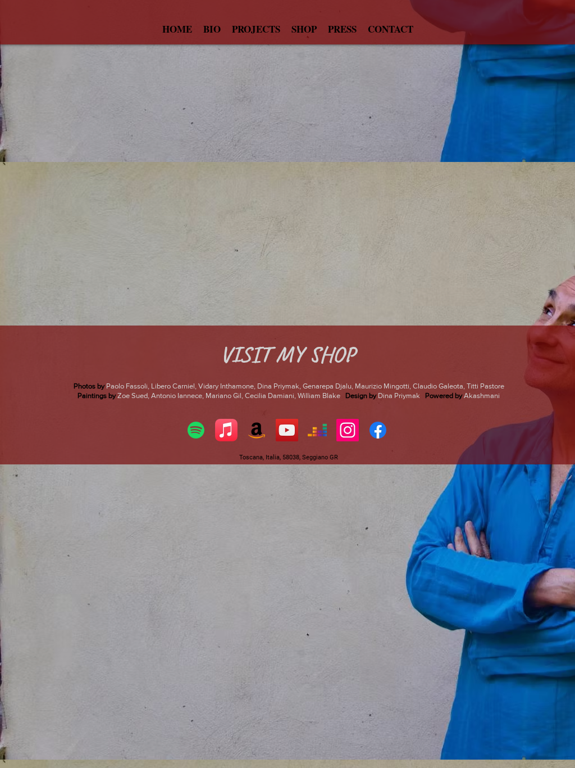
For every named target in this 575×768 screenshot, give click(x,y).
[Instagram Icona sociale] (347, 430)
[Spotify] (196, 430)
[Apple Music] (226, 430)
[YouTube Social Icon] (287, 430)
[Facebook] (378, 430)
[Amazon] (256, 430)
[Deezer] (317, 430)
